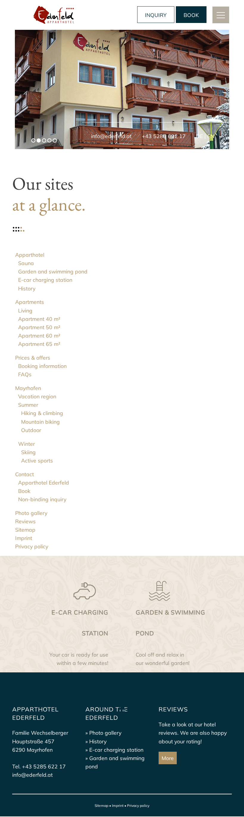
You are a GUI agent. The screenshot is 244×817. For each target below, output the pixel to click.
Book (191, 15)
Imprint (117, 805)
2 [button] (39, 141)
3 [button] (45, 141)
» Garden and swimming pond (115, 762)
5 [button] (55, 141)
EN (210, 136)
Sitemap (101, 805)
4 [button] (50, 141)
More (168, 758)
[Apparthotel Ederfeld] (54, 15)
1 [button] (34, 141)
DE (199, 136)
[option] (122, 89)
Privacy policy (138, 805)
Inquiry (156, 15)
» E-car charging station (114, 749)
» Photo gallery (103, 732)
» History (96, 741)
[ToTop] (122, 707)
